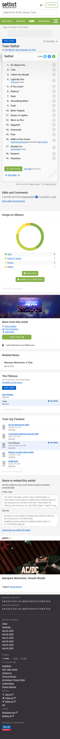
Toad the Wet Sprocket (19, 142)
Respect (15, 153)
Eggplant (15, 124)
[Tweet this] (45, 56)
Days (13, 96)
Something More (19, 101)
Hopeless (16, 158)
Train (5, 46)
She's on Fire (17, 120)
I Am (13, 69)
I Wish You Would (20, 74)
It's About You (18, 65)
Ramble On (16, 146)
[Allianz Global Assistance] (6, 728)
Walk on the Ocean (20, 139)
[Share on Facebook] (49, 56)
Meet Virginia (18, 110)
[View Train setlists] (30, 303)
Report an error (51, 184)
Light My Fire (17, 79)
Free (13, 134)
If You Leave (17, 86)
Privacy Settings (9, 687)
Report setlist (34, 184)
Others (10, 267)
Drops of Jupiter (19, 115)
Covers (10, 262)
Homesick (16, 129)
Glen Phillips (42, 142)
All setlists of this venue (12, 382)
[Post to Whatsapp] (54, 56)
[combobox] (30, 12)
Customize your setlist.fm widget (16, 530)
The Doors (15, 82)
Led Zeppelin (16, 149)
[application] (30, 557)
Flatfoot (15, 91)
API (3, 705)
